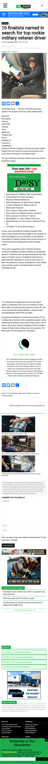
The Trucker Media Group (9, 724)
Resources (5, 737)
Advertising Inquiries (31, 724)
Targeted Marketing (31, 730)
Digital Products (30, 726)
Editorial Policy (6, 733)
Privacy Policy (6, 728)
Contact (27, 737)
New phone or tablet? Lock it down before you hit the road (20, 454)
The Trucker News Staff (10, 42)
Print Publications (30, 728)
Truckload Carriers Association (11, 726)
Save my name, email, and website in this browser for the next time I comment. (24, 538)
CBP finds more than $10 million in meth (14, 434)
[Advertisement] (24, 285)
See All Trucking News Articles (23, 610)
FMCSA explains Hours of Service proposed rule (27, 406)
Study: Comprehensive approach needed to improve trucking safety (21, 394)
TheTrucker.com (9, 752)
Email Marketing (30, 733)
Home (3, 46)
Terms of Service (7, 730)
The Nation (5, 23)
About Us (5, 721)
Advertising (28, 721)
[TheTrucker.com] (22, 7)
